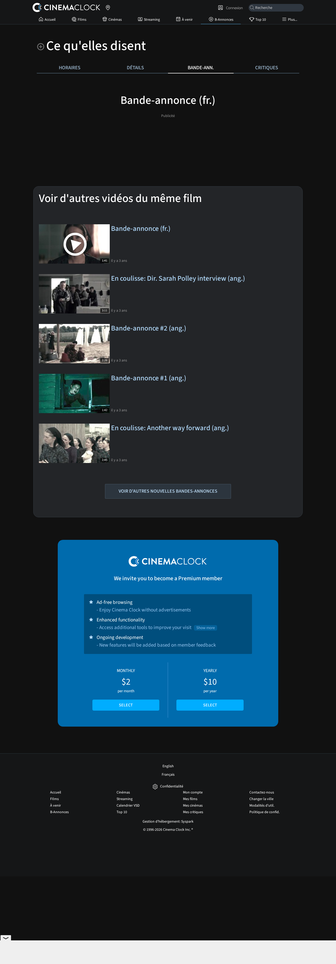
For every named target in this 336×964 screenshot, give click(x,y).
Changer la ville (261, 799)
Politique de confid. (264, 812)
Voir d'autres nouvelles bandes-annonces (168, 491)
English (168, 766)
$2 (126, 688)
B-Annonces (224, 19)
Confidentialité (171, 786)
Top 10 (260, 19)
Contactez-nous (261, 792)
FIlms (82, 19)
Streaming (152, 19)
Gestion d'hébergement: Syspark (168, 821)
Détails (135, 67)
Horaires (69, 67)
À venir (187, 19)
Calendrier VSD (128, 805)
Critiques (266, 67)
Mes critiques (193, 812)
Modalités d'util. (261, 805)
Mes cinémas (193, 805)
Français (168, 775)
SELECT (126, 705)
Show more (205, 628)
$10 (210, 688)
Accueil (50, 19)
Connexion (233, 8)
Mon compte (193, 792)
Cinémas (115, 19)
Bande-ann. (201, 67)
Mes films (190, 799)
